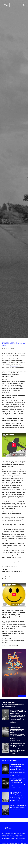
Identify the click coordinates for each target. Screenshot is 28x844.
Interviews (5, 340)
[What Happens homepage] (14, 827)
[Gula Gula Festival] (14, 673)
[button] (24, 4)
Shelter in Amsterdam (19, 529)
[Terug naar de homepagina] (6, 5)
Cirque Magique (14, 365)
